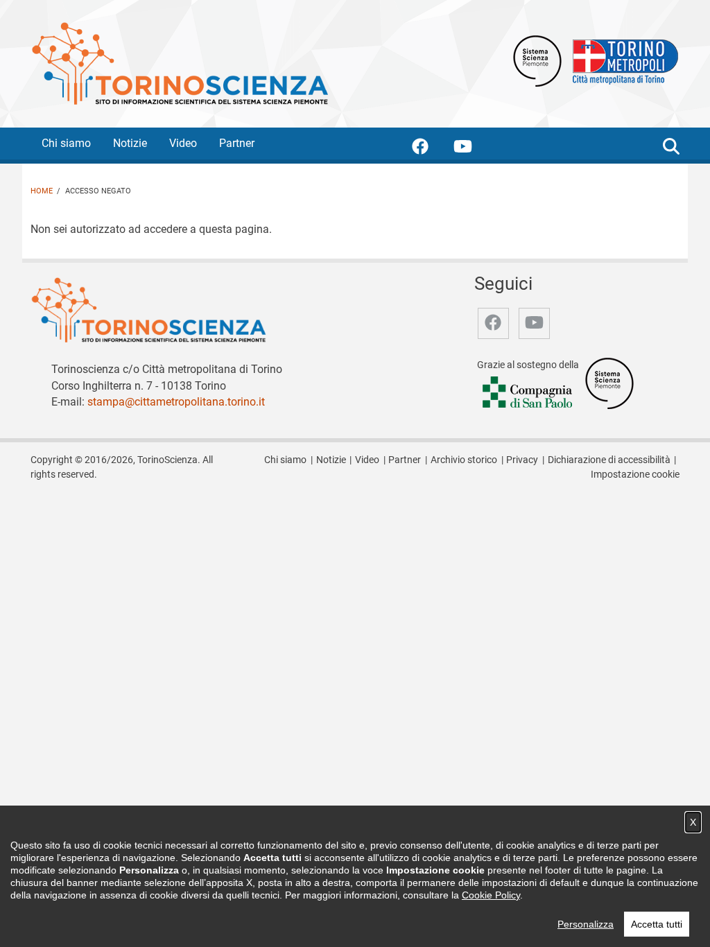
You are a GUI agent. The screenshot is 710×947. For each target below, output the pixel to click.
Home (42, 191)
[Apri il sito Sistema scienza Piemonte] (537, 60)
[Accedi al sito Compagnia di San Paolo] (528, 393)
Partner (236, 143)
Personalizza (585, 924)
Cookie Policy (491, 895)
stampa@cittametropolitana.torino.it (176, 401)
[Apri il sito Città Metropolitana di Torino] (621, 60)
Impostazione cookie (635, 474)
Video (183, 143)
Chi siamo (66, 143)
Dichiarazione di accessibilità (609, 460)
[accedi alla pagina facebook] (431, 148)
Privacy (522, 460)
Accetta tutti (656, 924)
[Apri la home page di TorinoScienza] (180, 62)
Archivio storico (464, 460)
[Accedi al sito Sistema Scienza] (609, 383)
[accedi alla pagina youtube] (473, 148)
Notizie (130, 143)
